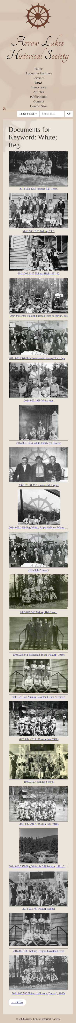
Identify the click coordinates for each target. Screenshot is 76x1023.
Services (38, 78)
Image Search (27, 113)
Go (69, 113)
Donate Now (38, 106)
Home (38, 69)
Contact (38, 101)
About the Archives (38, 73)
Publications (38, 97)
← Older (17, 1002)
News (38, 83)
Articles (38, 92)
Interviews (38, 87)
